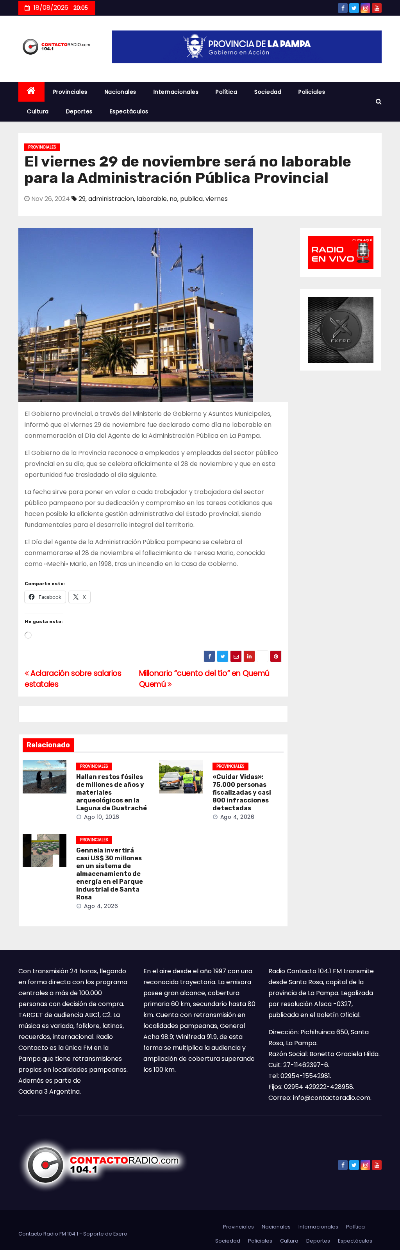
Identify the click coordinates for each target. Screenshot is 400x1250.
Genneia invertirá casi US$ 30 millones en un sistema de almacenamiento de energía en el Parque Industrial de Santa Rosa (109, 874)
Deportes (79, 111)
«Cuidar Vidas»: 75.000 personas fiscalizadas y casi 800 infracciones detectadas (241, 792)
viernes (216, 198)
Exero (120, 1233)
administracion (111, 198)
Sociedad (267, 92)
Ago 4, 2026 (237, 817)
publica (191, 198)
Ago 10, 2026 (102, 817)
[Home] (31, 92)
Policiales (311, 92)
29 (82, 198)
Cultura (38, 111)
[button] (379, 101)
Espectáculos (129, 111)
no (173, 198)
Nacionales (120, 92)
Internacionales (176, 92)
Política (226, 92)
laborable (152, 198)
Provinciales (70, 92)
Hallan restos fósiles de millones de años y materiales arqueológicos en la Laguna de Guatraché (111, 792)
